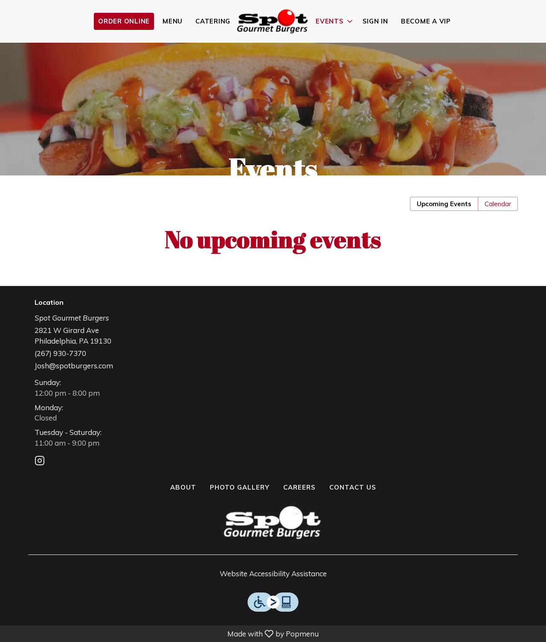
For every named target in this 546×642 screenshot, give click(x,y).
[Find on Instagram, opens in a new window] (40, 461)
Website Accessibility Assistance (273, 573)
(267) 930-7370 (60, 353)
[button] (334, 21)
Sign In (375, 21)
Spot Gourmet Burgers (273, 522)
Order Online (124, 21)
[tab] (444, 204)
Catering (212, 21)
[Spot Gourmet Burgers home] (273, 21)
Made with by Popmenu (161, 633)
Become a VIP (426, 21)
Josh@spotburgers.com (74, 365)
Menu (173, 21)
